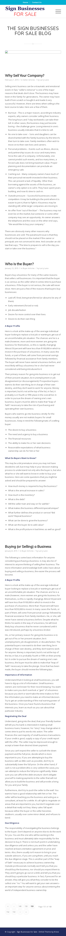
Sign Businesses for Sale (27, 932)
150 (26, 906)
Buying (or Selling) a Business (28, 546)
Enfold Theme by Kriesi (49, 932)
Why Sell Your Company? (24, 75)
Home (25, 2)
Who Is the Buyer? (19, 264)
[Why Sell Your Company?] (33, 61)
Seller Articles (29, 80)
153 (13, 912)
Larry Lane (44, 80)
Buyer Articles (28, 268)
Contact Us (36, 2)
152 (7, 912)
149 (20, 906)
